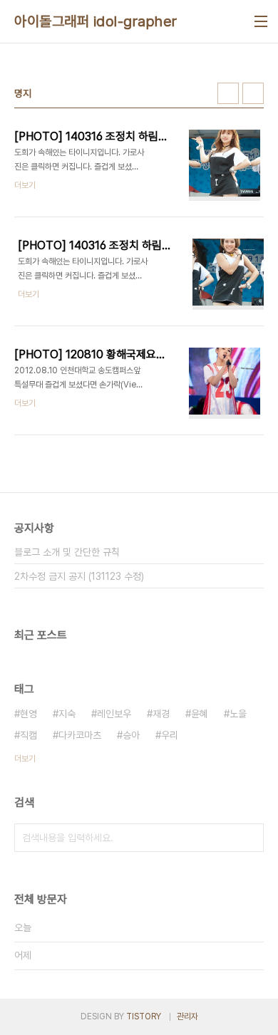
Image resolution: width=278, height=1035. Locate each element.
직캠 (28, 735)
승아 (131, 735)
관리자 (187, 1016)
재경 (161, 713)
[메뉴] (261, 21)
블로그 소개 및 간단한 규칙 (67, 552)
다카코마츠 (79, 735)
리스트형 (253, 93)
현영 (28, 713)
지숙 (67, 713)
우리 (169, 735)
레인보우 (114, 713)
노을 (238, 713)
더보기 (25, 759)
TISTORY (143, 1016)
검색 (249, 837)
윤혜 (199, 713)
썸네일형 (228, 93)
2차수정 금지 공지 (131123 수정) (79, 576)
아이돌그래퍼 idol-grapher (95, 21)
